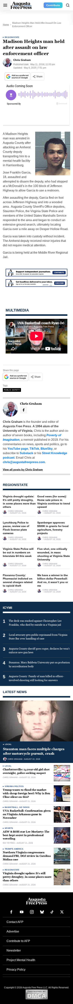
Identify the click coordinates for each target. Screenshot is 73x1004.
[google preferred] (18, 76)
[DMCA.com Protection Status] (36, 994)
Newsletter (14, 950)
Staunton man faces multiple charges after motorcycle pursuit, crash (33, 751)
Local (8, 744)
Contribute (53, 5)
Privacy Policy (16, 969)
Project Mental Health (21, 960)
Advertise (13, 931)
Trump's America (14, 849)
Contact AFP (15, 922)
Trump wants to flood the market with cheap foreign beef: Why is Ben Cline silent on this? (26, 793)
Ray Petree (9, 843)
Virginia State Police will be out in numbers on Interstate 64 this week (18, 552)
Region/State (12, 37)
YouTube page (17, 448)
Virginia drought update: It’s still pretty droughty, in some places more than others (27, 877)
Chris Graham (15, 511)
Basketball (11, 807)
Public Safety (12, 390)
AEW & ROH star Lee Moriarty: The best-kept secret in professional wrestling (26, 835)
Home (6, 24)
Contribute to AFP (18, 941)
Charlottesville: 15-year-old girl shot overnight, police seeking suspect (26, 771)
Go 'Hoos (24, 807)
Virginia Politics (14, 786)
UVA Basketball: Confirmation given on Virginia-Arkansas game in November (27, 814)
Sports (9, 828)
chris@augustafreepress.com (24, 462)
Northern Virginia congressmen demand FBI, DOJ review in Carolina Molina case (27, 856)
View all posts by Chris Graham (23, 469)
